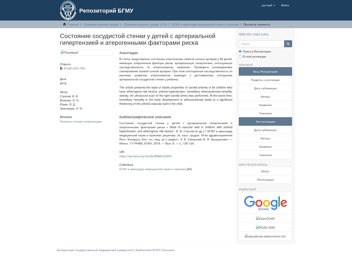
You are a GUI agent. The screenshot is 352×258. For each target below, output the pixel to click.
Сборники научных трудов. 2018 (145, 24)
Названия (265, 105)
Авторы (265, 96)
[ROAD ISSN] (265, 227)
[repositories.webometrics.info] (265, 236)
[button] (268, 5)
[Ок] (288, 43)
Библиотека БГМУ (148, 250)
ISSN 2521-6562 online (254, 34)
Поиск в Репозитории (257, 51)
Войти (265, 171)
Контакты (169, 250)
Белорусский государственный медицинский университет (95, 250)
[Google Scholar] (265, 203)
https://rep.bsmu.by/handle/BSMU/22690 (145, 156)
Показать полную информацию (81, 121)
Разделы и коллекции (265, 80)
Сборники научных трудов (101, 24)
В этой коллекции (254, 56)
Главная (72, 24)
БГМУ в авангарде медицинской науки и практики (205, 24)
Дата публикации (265, 88)
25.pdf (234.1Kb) (74, 68)
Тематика (265, 113)
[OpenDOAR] (265, 218)
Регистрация (265, 179)
